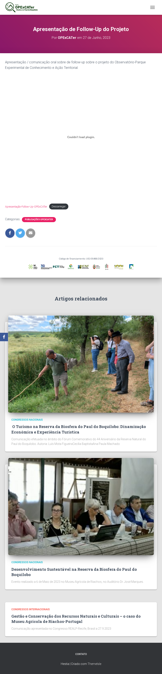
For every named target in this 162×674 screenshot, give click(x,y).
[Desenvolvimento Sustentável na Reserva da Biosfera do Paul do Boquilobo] (81, 506)
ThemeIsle (94, 664)
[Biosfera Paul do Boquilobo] (23, 7)
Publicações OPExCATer (39, 219)
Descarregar (59, 206)
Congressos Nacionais (27, 419)
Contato (81, 654)
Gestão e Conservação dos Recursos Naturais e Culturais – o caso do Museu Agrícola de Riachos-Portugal (76, 619)
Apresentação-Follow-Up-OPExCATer (26, 206)
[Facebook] (4, 337)
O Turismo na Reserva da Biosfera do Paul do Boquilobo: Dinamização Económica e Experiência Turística (78, 429)
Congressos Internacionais (30, 609)
